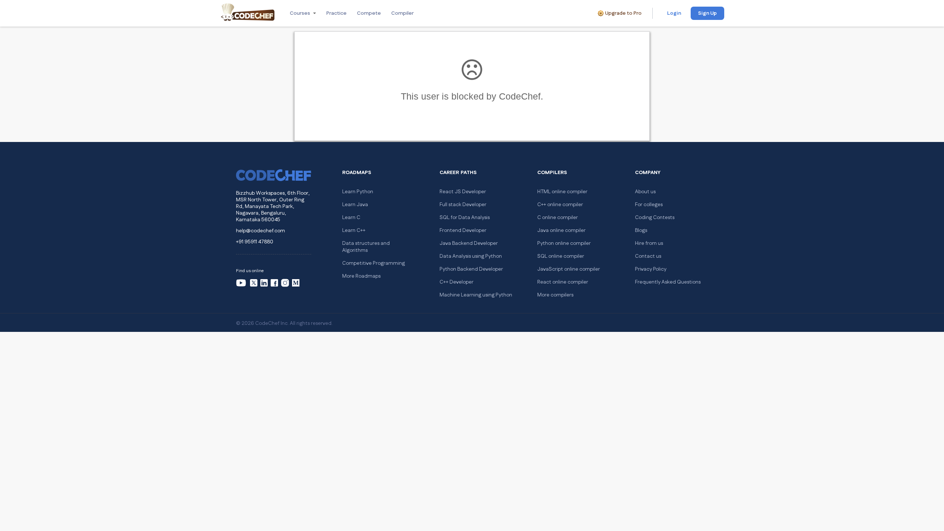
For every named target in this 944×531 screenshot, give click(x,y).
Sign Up (707, 13)
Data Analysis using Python (471, 256)
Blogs (641, 230)
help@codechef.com (260, 231)
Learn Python (357, 191)
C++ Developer (456, 282)
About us (645, 191)
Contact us (648, 256)
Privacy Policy (650, 269)
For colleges (649, 204)
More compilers (555, 295)
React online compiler (562, 282)
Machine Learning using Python (476, 295)
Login (674, 13)
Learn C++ (353, 230)
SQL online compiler (560, 256)
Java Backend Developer (469, 243)
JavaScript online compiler (568, 269)
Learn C (351, 217)
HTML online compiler (562, 191)
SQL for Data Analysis (465, 217)
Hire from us (649, 243)
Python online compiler (564, 243)
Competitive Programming (373, 263)
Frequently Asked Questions (668, 282)
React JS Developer (463, 191)
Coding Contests (654, 217)
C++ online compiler (560, 204)
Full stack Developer (463, 204)
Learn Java (355, 204)
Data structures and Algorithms (366, 247)
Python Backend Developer (471, 269)
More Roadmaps (361, 276)
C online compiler (557, 217)
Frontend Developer (463, 230)
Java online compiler (561, 230)
